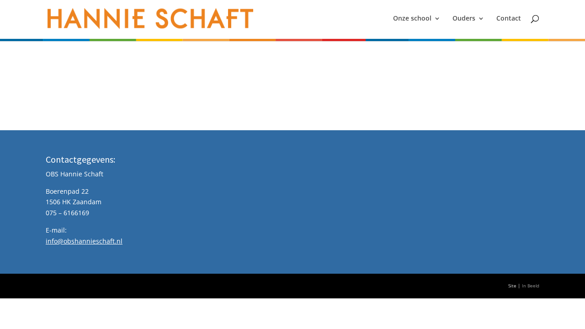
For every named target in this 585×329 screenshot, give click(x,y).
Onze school (412, 18)
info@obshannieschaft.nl (84, 241)
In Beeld (530, 286)
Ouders (463, 18)
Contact (508, 18)
